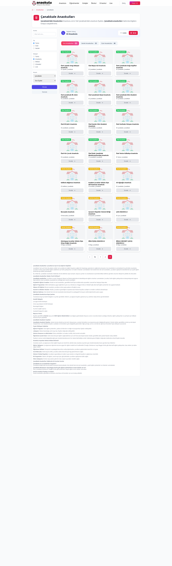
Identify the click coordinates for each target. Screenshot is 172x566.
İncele (71, 73)
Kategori (35, 54)
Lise (110, 3)
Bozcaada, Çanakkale (68, 215)
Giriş (124, 3)
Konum (35, 72)
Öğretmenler (74, 3)
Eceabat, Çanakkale (95, 186)
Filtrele (44, 87)
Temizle (44, 92)
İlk (95, 257)
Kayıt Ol (135, 3)
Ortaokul (103, 3)
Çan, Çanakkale (122, 215)
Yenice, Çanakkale (123, 157)
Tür (34, 40)
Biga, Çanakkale (66, 245)
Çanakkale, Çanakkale (96, 69)
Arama (35, 30)
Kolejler (85, 3)
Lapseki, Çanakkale (67, 69)
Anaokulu (62, 3)
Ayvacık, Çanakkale (95, 215)
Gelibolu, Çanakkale (67, 186)
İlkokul (93, 3)
